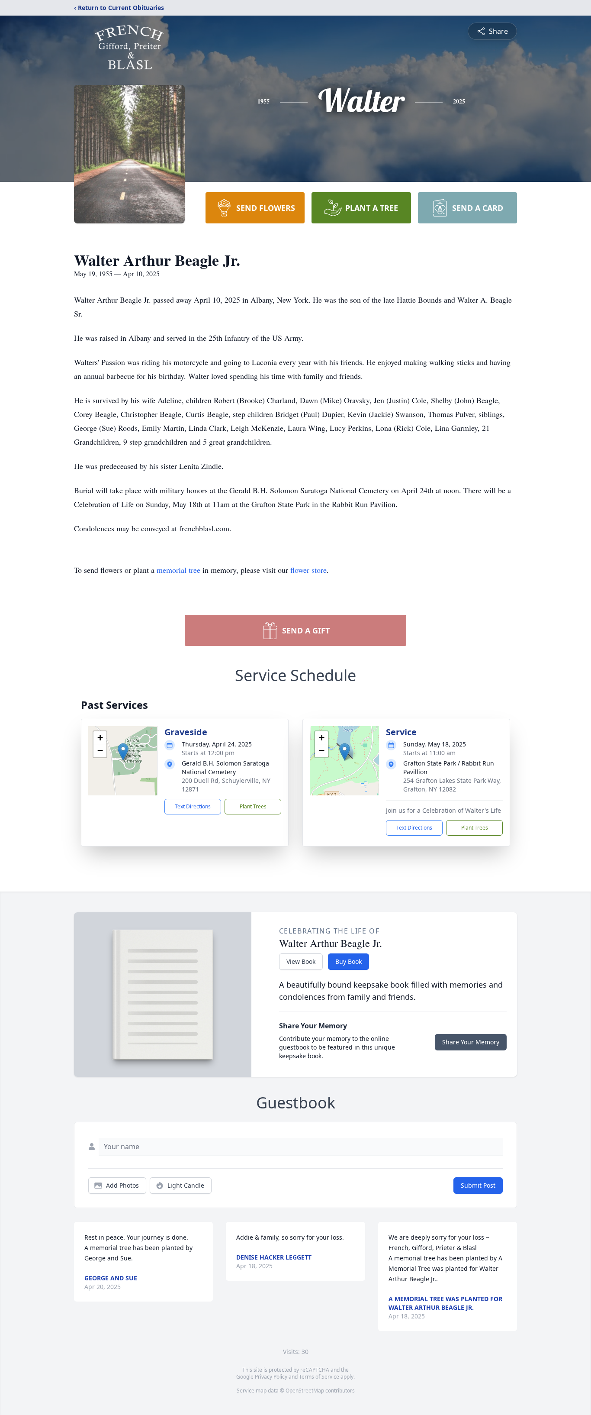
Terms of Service (319, 1376)
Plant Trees (253, 806)
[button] (123, 752)
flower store (308, 570)
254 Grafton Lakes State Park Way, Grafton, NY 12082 (452, 784)
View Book (300, 961)
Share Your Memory (470, 1042)
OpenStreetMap (305, 1390)
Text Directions (193, 806)
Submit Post (478, 1185)
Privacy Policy (271, 1376)
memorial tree (178, 570)
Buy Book (348, 961)
